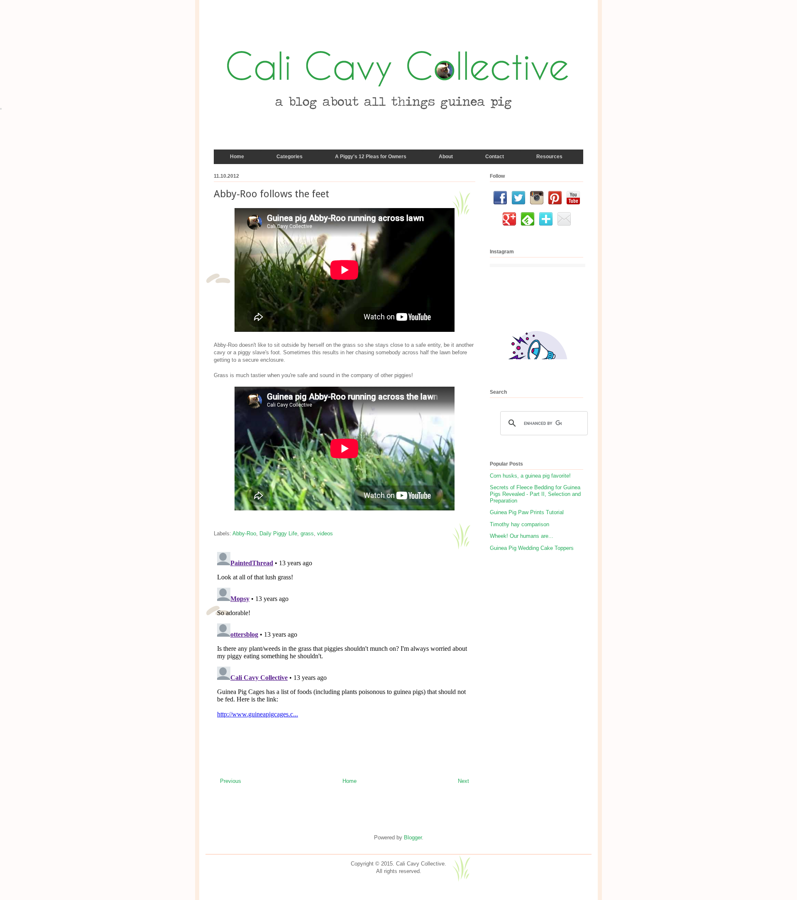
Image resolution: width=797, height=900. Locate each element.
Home (349, 781)
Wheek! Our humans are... (521, 536)
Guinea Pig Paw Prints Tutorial (527, 512)
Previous (230, 781)
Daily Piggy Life (278, 533)
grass (307, 533)
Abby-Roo (244, 533)
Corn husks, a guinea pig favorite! (530, 476)
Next (463, 781)
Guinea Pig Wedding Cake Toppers (532, 548)
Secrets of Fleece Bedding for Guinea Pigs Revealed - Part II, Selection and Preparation (535, 493)
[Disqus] (344, 652)
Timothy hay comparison (519, 524)
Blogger (413, 837)
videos (325, 533)
